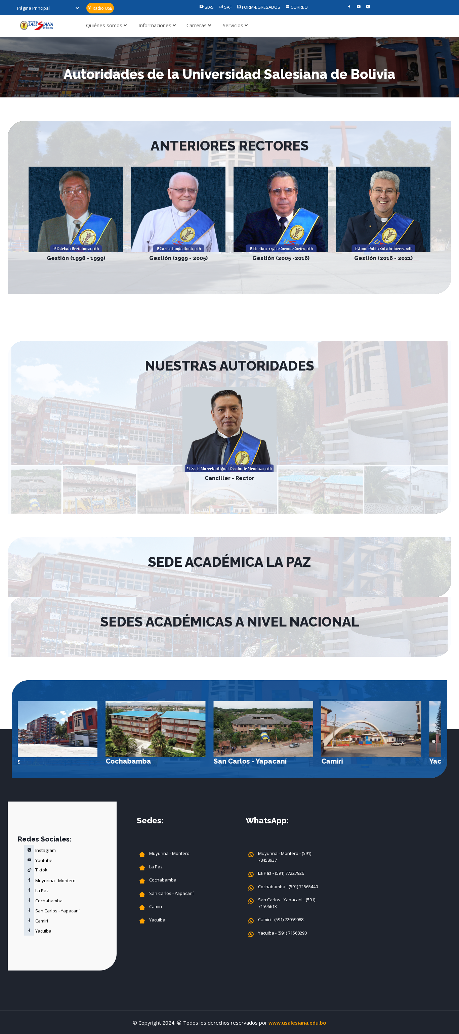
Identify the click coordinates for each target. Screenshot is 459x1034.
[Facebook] (349, 7)
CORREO (299, 7)
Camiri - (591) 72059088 (280, 919)
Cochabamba (40, 761)
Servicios (234, 25)
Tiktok (40, 870)
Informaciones (155, 25)
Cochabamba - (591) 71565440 (288, 887)
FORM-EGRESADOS (260, 7)
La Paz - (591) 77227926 (281, 873)
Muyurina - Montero (55, 880)
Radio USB (102, 8)
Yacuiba (354, 761)
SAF (227, 7)
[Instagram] (368, 7)
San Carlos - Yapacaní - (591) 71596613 (286, 903)
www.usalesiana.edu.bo (297, 1022)
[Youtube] (359, 7)
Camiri (244, 761)
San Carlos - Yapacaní (162, 761)
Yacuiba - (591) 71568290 (282, 933)
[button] (433, 741)
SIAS (209, 7)
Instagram (45, 850)
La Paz (41, 891)
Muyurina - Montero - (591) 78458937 (284, 856)
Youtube (43, 860)
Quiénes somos (105, 25)
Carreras (197, 25)
